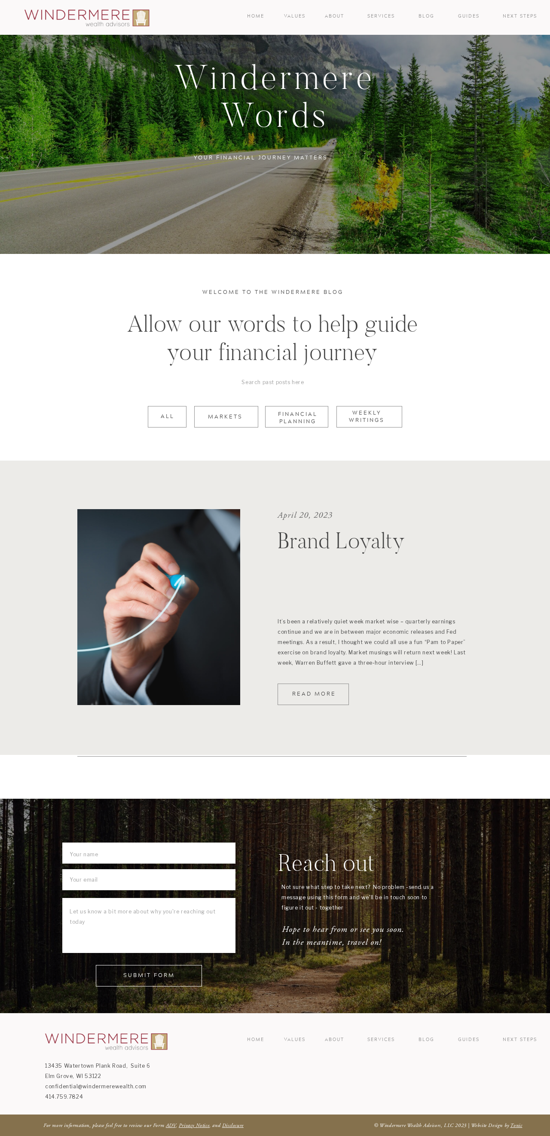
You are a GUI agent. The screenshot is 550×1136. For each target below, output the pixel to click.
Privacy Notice (194, 1125)
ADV (171, 1125)
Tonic (516, 1125)
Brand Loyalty (341, 540)
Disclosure (233, 1125)
